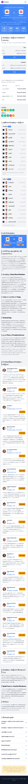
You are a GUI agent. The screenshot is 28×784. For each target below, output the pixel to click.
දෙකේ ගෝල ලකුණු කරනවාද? (8, 754)
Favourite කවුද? (5, 745)
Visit (14, 57)
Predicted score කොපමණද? (9, 749)
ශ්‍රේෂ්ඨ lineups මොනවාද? (7, 736)
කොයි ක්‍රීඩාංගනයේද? (6, 732)
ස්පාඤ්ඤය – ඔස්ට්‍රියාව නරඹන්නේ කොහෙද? (12, 727)
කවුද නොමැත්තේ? (6, 741)
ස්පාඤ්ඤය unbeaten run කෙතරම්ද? (10, 758)
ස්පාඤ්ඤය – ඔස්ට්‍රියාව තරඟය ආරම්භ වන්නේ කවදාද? (12, 722)
